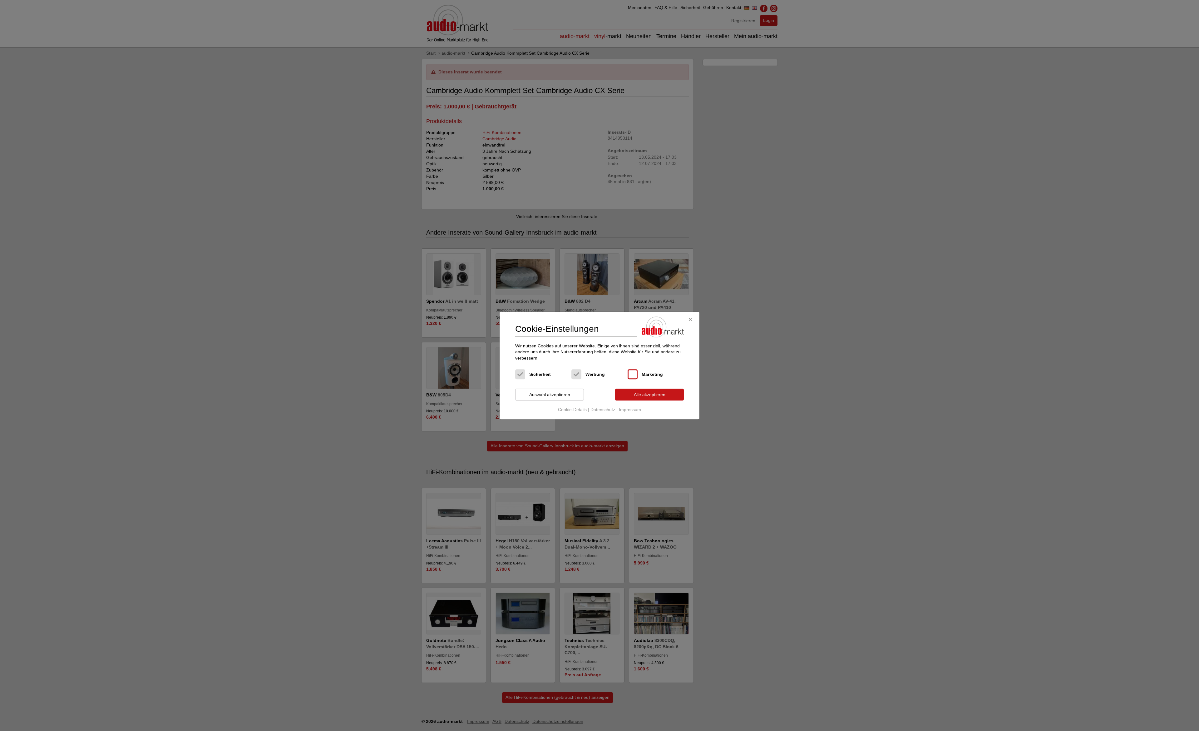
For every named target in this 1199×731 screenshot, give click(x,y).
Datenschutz (602, 409)
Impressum (630, 409)
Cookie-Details (572, 409)
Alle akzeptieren (649, 394)
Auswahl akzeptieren (549, 394)
